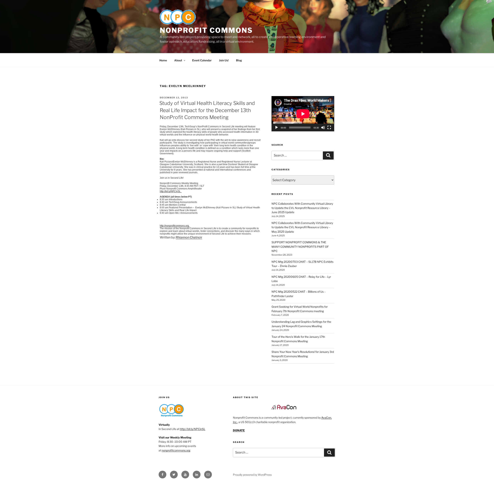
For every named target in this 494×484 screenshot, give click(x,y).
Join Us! (224, 60)
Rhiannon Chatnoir (189, 237)
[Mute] (323, 127)
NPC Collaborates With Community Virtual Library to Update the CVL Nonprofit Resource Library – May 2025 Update (302, 227)
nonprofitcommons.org (176, 450)
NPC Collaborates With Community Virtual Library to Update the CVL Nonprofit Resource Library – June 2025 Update (302, 208)
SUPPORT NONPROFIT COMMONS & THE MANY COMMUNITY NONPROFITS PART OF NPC (300, 247)
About (178, 60)
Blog (239, 60)
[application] (303, 113)
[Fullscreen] (329, 127)
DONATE (239, 430)
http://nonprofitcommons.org (175, 225)
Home (163, 60)
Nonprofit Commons (206, 30)
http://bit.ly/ (170, 191)
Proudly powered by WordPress (252, 474)
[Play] (276, 127)
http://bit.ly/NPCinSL (192, 429)
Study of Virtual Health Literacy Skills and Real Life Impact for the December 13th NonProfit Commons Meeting (207, 110)
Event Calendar (202, 60)
